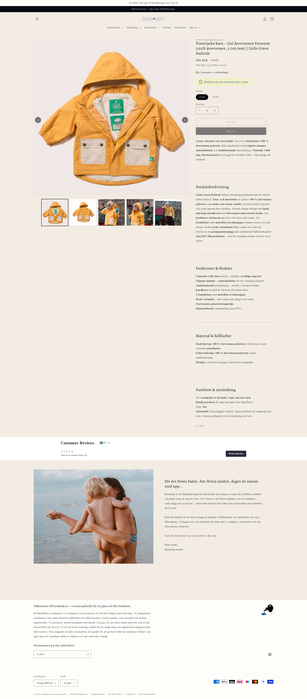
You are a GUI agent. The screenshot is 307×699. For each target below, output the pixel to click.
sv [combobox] (105, 443)
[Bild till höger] (185, 212)
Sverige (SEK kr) (44, 683)
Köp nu (231, 131)
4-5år (217, 98)
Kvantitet (200, 104)
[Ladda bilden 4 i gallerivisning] (139, 212)
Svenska (67, 683)
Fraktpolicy (130, 694)
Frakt (208, 65)
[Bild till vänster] (37, 212)
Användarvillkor (115, 694)
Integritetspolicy (98, 694)
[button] (37, 19)
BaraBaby (45, 694)
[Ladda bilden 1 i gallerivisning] (54, 212)
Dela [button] (202, 426)
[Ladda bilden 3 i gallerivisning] (111, 212)
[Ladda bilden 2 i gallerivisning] (83, 212)
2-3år (203, 98)
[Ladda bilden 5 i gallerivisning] (168, 212)
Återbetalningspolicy (79, 694)
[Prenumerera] (87, 654)
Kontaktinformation (147, 694)
